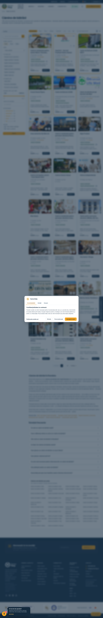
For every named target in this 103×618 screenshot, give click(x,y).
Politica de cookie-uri (32, 319)
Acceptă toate (71, 319)
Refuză (49, 319)
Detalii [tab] (39, 303)
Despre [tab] (46, 303)
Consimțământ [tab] (31, 303)
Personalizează (58, 319)
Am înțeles (11, 614)
